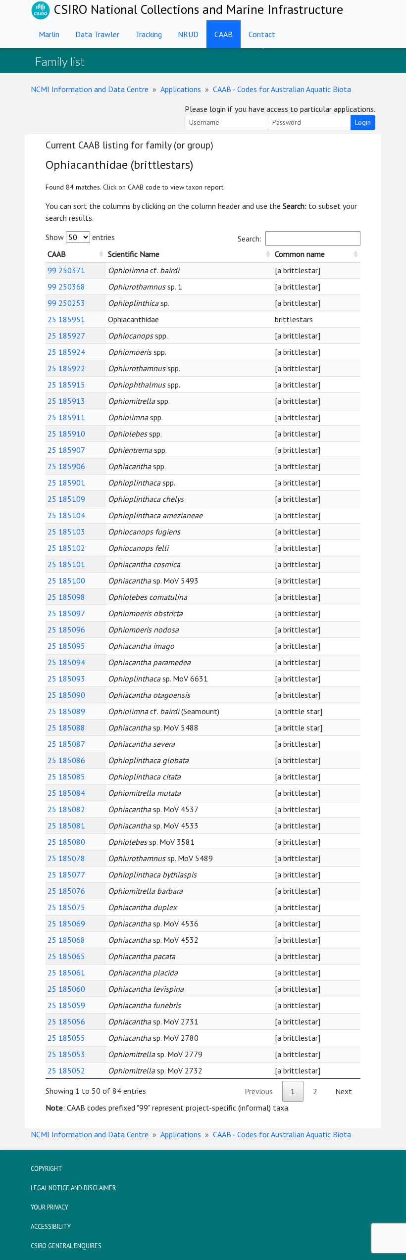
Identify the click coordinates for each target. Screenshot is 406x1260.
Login (363, 122)
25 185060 (66, 989)
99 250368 (66, 286)
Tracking (148, 34)
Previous (259, 1091)
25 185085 (66, 776)
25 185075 (66, 907)
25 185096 (66, 629)
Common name (300, 254)
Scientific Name (133, 254)
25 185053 (66, 1054)
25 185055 (66, 1038)
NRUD (188, 34)
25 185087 (66, 744)
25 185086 (66, 760)
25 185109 (66, 499)
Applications (180, 89)
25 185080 (66, 842)
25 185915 (66, 384)
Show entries (80, 237)
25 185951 (66, 319)
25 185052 (66, 1070)
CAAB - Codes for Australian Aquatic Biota (282, 89)
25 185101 (66, 564)
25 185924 (66, 352)
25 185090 (66, 695)
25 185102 (66, 548)
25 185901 (66, 482)
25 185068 (66, 940)
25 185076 (66, 891)
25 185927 (66, 335)
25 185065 (66, 956)
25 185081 (66, 825)
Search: (249, 238)
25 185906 (66, 466)
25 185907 (66, 450)
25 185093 (66, 678)
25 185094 (66, 662)
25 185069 (66, 923)
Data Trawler (97, 34)
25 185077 (66, 874)
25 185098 (66, 597)
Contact (262, 34)
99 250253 (66, 303)
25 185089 (66, 711)
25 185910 (66, 433)
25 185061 (66, 972)
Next (343, 1091)
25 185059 (66, 1005)
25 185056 (66, 1021)
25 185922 (66, 368)
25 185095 (66, 646)
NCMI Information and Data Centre (90, 89)
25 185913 (66, 401)
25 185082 (66, 809)
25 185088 (66, 727)
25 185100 (66, 580)
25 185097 (66, 613)
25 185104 (66, 515)
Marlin (49, 34)
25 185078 (66, 858)
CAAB (223, 34)
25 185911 (66, 417)
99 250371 (66, 270)
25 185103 (66, 531)
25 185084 (66, 793)
